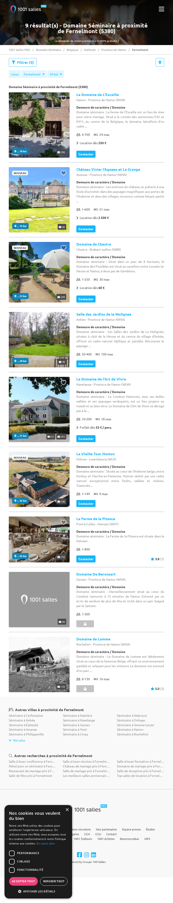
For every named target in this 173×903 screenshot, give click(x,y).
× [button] (67, 810)
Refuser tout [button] (53, 881)
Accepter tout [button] (23, 881)
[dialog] (38, 851)
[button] (38, 891)
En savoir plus (46, 843)
